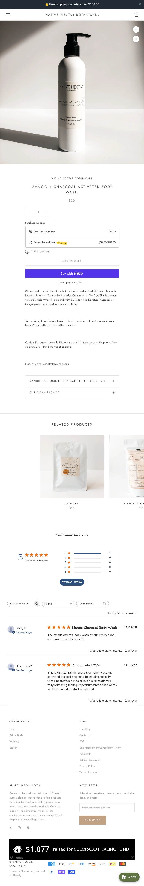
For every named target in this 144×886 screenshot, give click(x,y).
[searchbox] (20, 604)
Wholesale (85, 754)
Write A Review (72, 582)
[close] (139, 4)
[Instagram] (19, 827)
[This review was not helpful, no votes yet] (132, 651)
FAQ (82, 741)
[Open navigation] (8, 14)
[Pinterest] (28, 827)
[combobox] (58, 604)
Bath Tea (72, 503)
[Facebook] (10, 827)
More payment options (72, 282)
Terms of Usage (88, 772)
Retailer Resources (90, 760)
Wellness (14, 741)
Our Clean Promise (45, 392)
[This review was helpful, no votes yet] (125, 651)
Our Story (85, 729)
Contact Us (86, 735)
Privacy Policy (87, 766)
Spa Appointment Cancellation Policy (100, 747)
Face (12, 729)
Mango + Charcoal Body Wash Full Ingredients (68, 381)
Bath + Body (16, 735)
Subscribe (92, 820)
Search (13, 747)
